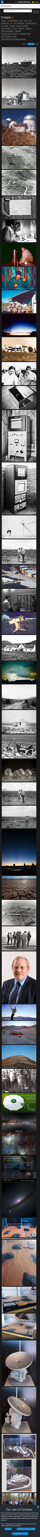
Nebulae (21, 28)
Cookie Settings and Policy (20, 1533)
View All (4, 21)
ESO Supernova (19, 23)
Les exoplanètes (31, 23)
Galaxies (12, 26)
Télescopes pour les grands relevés (13, 39)
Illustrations (5, 28)
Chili (30, 21)
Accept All (8, 1529)
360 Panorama (12, 21)
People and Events (7, 31)
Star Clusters (6, 36)
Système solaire (25, 34)
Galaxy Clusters (22, 26)
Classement (31, 44)
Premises (18, 31)
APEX (25, 21)
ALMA (20, 21)
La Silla (14, 28)
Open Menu (7, 6)
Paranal (28, 28)
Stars (14, 36)
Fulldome (4, 26)
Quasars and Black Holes (9, 34)
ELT (12, 23)
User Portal (27, 2)
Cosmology (5, 23)
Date (37, 44)
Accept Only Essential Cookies (26, 1529)
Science (20, 2)
